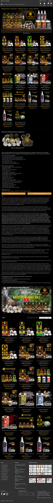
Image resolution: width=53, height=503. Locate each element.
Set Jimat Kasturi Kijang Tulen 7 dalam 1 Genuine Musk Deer (8, 104)
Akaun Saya (4, 474)
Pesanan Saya (5, 478)
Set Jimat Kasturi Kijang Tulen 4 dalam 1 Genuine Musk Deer (8, 86)
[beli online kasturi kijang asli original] (18, 140)
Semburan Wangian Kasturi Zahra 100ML (7, 123)
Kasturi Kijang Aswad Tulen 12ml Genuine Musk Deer (7, 67)
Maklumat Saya (5, 476)
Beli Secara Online (14, 193)
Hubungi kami (4, 473)
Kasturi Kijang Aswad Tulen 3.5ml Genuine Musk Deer (7, 48)
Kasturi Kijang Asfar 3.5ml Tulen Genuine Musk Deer (45, 48)
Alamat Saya (4, 479)
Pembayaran (4, 468)
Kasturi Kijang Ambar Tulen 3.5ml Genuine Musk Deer (32, 49)
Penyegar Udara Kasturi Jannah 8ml (33, 86)
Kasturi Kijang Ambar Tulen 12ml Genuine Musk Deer (33, 67)
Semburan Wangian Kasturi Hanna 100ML (32, 104)
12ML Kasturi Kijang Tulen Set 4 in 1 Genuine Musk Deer (20, 104)
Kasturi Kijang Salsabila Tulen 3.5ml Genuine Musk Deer (20, 49)
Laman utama (5, 465)
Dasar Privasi (4, 471)
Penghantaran (5, 466)
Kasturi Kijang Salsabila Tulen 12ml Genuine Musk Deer (20, 67)
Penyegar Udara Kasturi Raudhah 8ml (20, 86)
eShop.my (49, 497)
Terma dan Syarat (5, 469)
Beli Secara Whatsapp (40, 193)
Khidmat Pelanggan (5, 0)
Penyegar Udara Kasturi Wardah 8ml (45, 86)
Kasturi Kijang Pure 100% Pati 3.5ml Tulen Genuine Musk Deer (20, 123)
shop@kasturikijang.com (20, 488)
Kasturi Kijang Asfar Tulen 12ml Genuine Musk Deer (45, 67)
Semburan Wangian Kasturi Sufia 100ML (45, 104)
